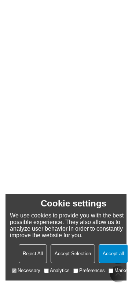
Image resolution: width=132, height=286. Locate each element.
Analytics (60, 270)
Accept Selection (73, 253)
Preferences (92, 270)
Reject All (33, 253)
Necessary (29, 270)
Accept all (113, 253)
